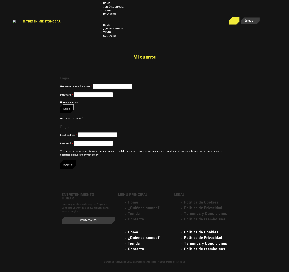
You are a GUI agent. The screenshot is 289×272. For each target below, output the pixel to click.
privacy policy (91, 154)
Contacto (109, 14)
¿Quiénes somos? (113, 7)
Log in (66, 108)
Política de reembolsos (204, 219)
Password (66, 95)
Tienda (107, 10)
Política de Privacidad (203, 207)
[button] (158, 21)
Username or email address (76, 86)
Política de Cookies (201, 202)
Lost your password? (71, 118)
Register (68, 164)
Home (106, 3)
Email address (69, 135)
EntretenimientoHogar (41, 21)
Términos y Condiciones (205, 213)
